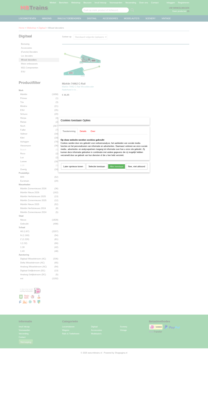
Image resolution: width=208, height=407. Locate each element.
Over (93, 131)
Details (83, 131)
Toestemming (69, 131)
